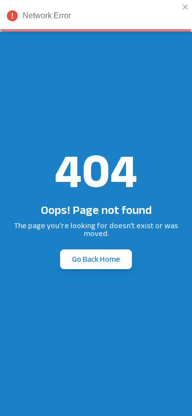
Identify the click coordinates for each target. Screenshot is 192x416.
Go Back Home (96, 259)
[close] (185, 7)
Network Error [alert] (47, 15)
